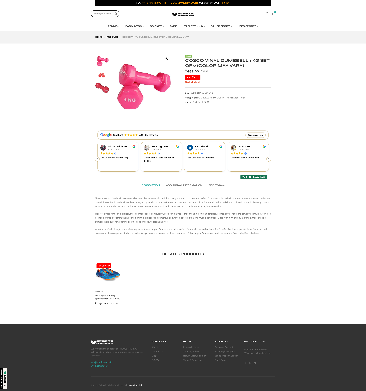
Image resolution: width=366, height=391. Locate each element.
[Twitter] (255, 363)
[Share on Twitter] (196, 102)
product (112, 37)
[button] (167, 59)
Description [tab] (151, 185)
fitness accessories (235, 97)
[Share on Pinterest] (205, 102)
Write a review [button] (255, 135)
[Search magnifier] (116, 14)
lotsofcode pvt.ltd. (134, 385)
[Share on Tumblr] (202, 102)
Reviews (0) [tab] (216, 185)
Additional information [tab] (184, 185)
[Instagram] (250, 363)
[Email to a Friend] (208, 102)
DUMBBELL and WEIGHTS (211, 97)
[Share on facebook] (193, 102)
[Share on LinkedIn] (199, 102)
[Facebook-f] (245, 363)
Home (99, 37)
